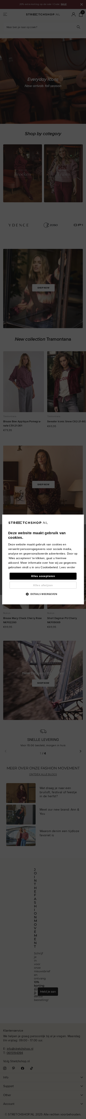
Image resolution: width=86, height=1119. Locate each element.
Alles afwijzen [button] (43, 585)
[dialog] (43, 559)
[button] (43, 594)
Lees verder (67, 567)
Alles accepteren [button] (43, 576)
